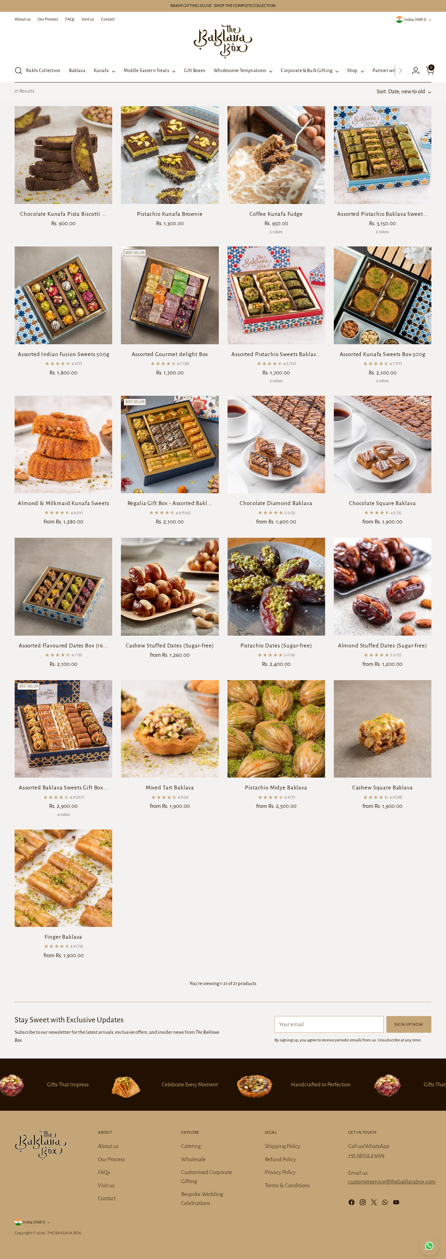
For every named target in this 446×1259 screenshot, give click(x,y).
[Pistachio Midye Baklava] (276, 729)
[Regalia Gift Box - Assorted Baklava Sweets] (169, 444)
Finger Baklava (63, 937)
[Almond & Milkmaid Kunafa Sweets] (63, 444)
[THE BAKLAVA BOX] (223, 41)
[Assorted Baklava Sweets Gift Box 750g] (63, 729)
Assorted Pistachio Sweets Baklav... (276, 354)
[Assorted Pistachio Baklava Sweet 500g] (382, 155)
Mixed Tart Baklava (170, 787)
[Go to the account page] (413, 71)
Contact (107, 1198)
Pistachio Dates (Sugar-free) (276, 645)
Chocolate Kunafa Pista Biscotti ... (63, 214)
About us (108, 1146)
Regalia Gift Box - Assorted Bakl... (170, 503)
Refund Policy (280, 1159)
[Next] (400, 70)
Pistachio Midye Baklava (276, 787)
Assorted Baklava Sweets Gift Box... (63, 787)
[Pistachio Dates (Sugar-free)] (276, 586)
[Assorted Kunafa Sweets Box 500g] (382, 295)
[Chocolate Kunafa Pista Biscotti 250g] (63, 155)
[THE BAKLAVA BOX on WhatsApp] (386, 1204)
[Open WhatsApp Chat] (429, 1246)
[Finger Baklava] (63, 878)
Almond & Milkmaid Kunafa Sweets (63, 503)
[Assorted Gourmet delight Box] (169, 295)
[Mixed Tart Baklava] (169, 729)
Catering (191, 1146)
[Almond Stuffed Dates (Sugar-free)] (382, 586)
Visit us (106, 1185)
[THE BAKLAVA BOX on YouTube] (397, 1204)
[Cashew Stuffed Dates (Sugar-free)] (169, 586)
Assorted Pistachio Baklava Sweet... (382, 214)
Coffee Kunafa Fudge (276, 214)
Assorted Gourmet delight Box (170, 354)
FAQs (104, 1172)
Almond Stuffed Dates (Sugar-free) (382, 645)
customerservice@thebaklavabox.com (392, 1182)
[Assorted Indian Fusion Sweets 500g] (63, 295)
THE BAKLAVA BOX (64, 1232)
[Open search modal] (18, 71)
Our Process (111, 1159)
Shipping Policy (282, 1146)
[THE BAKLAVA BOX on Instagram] (363, 1204)
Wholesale (193, 1159)
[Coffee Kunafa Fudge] (276, 155)
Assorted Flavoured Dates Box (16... (63, 645)
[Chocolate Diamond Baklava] (276, 444)
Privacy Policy (280, 1172)
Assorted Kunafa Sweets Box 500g (382, 354)
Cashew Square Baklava (382, 787)
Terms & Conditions (287, 1185)
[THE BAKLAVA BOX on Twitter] (374, 1204)
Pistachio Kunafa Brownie (169, 214)
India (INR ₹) (415, 19)
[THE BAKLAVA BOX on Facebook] (352, 1204)
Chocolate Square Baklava (382, 503)
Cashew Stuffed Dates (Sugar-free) (170, 645)
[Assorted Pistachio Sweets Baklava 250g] (276, 295)
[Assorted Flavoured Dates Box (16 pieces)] (63, 586)
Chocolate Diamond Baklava (276, 503)
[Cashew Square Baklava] (382, 729)
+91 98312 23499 (366, 1155)
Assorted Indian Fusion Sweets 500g (63, 354)
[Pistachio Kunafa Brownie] (169, 155)
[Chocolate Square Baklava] (382, 444)
